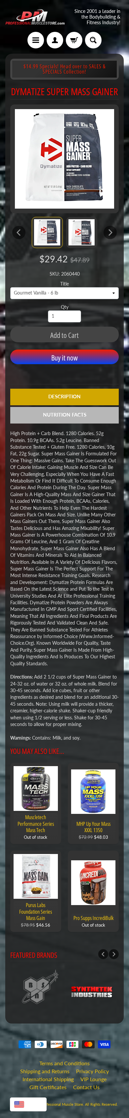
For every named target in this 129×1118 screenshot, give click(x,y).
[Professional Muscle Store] (34, 17)
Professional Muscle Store (62, 1104)
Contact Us (86, 1087)
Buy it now (64, 357)
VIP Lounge (93, 1079)
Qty (64, 307)
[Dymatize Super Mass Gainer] (47, 232)
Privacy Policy (92, 1071)
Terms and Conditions (64, 1063)
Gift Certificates (47, 1087)
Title (64, 284)
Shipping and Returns (44, 1071)
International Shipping (48, 1079)
